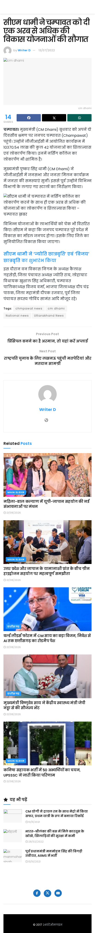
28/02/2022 (36, 841)
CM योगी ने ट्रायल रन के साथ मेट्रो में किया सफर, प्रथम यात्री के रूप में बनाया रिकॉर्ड (56, 813)
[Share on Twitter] (54, 117)
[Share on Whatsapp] (79, 117)
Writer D (24, 50)
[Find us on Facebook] (37, 893)
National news (17, 315)
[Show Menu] (89, 7)
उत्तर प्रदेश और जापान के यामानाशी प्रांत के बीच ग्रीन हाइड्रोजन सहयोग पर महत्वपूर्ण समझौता (46, 571)
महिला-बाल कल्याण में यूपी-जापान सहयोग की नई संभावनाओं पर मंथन (46, 504)
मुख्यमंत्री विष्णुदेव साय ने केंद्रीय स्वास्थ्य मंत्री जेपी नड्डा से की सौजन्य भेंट (44, 705)
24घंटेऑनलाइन (52, 925)
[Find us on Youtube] (58, 893)
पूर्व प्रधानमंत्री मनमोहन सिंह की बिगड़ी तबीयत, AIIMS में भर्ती (53, 853)
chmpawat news (28, 308)
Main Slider (15, 492)
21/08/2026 (13, 512)
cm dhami (56, 308)
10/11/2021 (34, 822)
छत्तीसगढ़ (13, 626)
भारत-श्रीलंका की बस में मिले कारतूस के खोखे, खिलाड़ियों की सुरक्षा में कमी (54, 833)
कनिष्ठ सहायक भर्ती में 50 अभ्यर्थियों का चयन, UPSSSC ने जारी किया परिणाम (41, 772)
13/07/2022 (47, 50)
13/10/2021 (34, 861)
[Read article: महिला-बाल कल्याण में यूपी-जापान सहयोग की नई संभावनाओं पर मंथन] (47, 475)
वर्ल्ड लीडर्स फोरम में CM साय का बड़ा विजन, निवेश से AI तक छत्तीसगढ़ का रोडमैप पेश (47, 638)
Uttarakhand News (49, 315)
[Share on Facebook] (29, 117)
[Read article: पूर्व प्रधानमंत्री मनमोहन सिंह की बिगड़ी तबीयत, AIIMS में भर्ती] (12, 855)
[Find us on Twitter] (47, 893)
